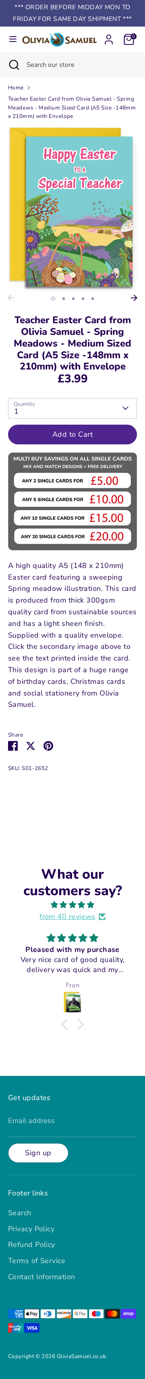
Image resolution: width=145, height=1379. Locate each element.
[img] (72, 905)
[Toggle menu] (10, 39)
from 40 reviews (67, 916)
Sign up (38, 1153)
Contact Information (41, 1277)
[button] (66, 1024)
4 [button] (83, 298)
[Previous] (11, 298)
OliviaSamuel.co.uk (81, 1356)
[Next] (134, 298)
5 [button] (92, 298)
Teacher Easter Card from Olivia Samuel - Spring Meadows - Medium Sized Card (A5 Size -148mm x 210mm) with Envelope (72, 107)
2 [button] (63, 298)
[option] (72, 209)
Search (19, 1213)
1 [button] (53, 299)
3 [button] (73, 298)
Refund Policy (31, 1244)
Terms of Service (36, 1260)
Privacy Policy (31, 1229)
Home (16, 87)
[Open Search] (13, 64)
